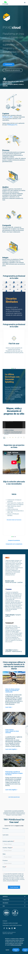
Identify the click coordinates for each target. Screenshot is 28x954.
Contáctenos (8, 64)
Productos (6, 899)
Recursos (5, 903)
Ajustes (7, 949)
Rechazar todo (16, 950)
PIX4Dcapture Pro (12, 125)
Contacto (5, 921)
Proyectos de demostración (12, 70)
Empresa (5, 896)
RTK (11, 117)
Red (4, 906)
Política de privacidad (15, 945)
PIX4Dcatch (5, 117)
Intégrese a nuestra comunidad (10, 923)
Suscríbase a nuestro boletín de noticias (12, 925)
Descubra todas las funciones (14, 519)
